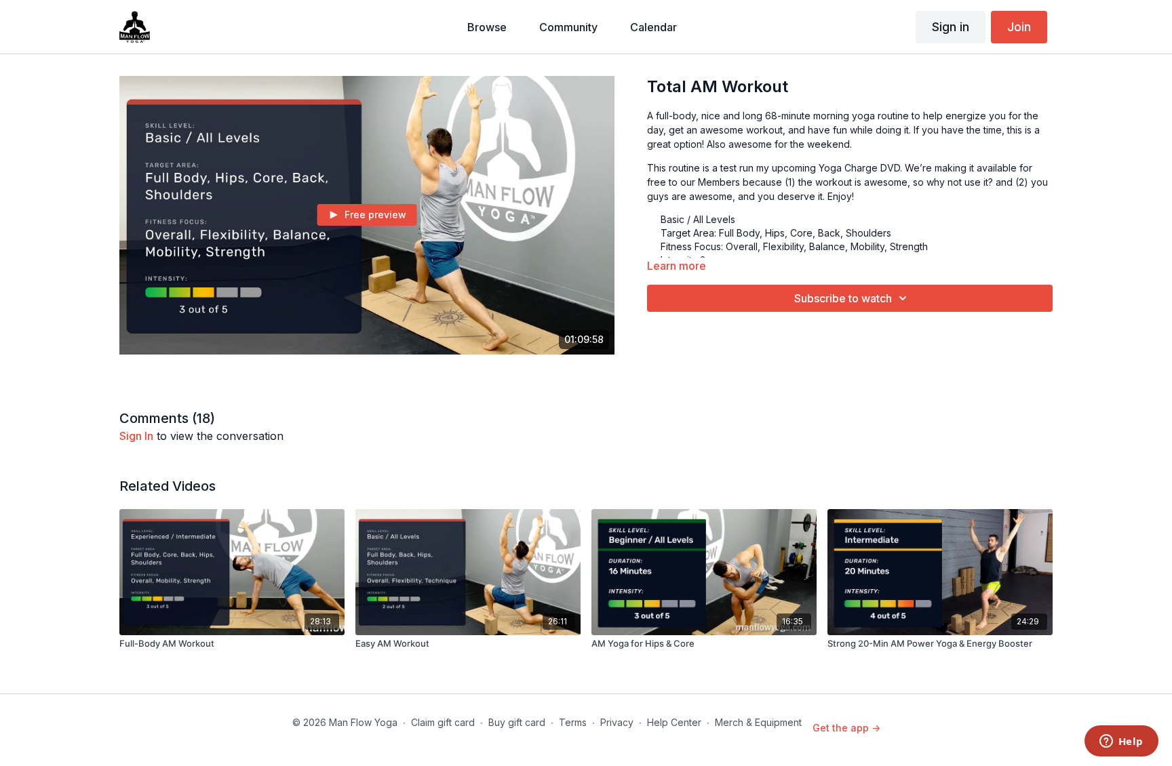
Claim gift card (443, 722)
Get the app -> (846, 727)
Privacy (616, 722)
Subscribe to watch (843, 298)
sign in (136, 436)
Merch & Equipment (758, 722)
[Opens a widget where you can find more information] (1121, 742)
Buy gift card (516, 722)
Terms (573, 722)
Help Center (674, 722)
